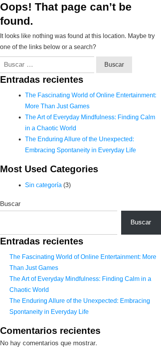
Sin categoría (43, 185)
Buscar (10, 204)
